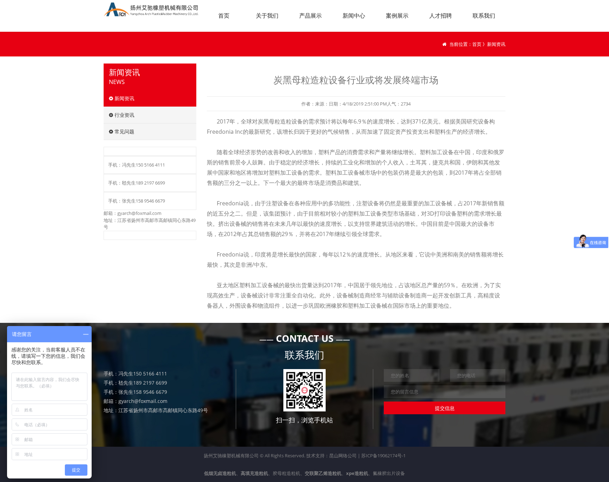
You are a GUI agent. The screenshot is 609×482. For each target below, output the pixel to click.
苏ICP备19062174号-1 (383, 455)
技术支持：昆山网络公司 (331, 455)
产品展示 (310, 15)
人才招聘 (440, 15)
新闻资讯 (123, 98)
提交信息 (445, 408)
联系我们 (484, 15)
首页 (223, 15)
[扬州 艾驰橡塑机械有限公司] (153, 9)
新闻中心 (354, 15)
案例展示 (397, 15)
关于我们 (267, 15)
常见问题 (123, 131)
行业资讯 (123, 115)
